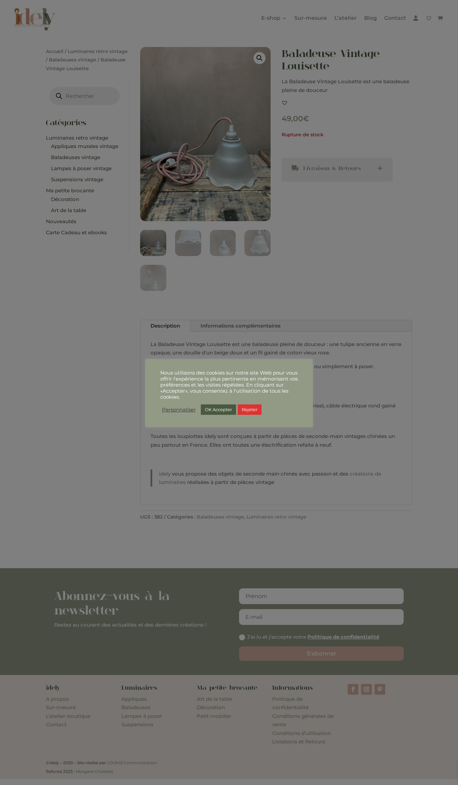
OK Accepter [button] (218, 409)
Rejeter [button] (249, 409)
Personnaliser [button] (179, 410)
